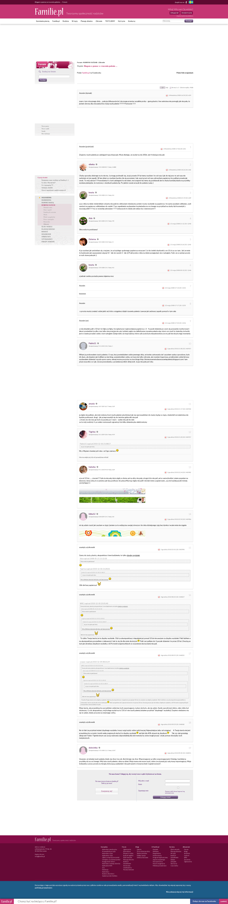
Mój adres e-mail (143, 781)
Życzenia (187, 859)
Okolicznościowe (142, 857)
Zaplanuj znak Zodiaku (109, 876)
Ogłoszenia (127, 849)
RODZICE (45, 231)
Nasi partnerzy (158, 861)
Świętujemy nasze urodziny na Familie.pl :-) (55, 180)
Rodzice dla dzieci (108, 874)
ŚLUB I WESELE (47, 226)
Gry (103, 867)
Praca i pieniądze (49, 219)
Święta (173, 859)
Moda (45, 214)
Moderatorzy (157, 855)
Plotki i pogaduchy (49, 217)
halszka (92, 467)
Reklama (156, 851)
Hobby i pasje (141, 855)
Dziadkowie (127, 863)
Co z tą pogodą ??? (47, 185)
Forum (79, 62)
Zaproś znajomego (159, 859)
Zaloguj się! (174, 13)
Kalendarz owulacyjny (109, 849)
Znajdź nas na (180, 2)
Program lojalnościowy (160, 857)
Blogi (185, 851)
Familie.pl (56, 21)
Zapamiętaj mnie (143, 791)
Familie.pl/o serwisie (50, 212)
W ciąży (75, 21)
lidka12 (92, 514)
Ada (91, 218)
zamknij (223, 901)
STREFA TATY (46, 236)
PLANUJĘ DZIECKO (48, 229)
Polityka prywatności (160, 865)
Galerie (186, 855)
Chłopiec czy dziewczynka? (111, 859)
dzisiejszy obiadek (47, 187)
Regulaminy (157, 853)
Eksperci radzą (128, 853)
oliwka (92, 164)
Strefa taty (126, 865)
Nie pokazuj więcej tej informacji (179, 892)
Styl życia (121, 21)
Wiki (185, 857)
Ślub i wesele (127, 857)
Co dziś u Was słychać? (49, 182)
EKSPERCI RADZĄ (48, 202)
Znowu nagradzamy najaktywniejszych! (54, 190)
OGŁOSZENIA (46, 197)
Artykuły (187, 853)
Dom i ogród (47, 210)
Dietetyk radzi (48, 207)
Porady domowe (128, 869)
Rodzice (66, 21)
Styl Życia (174, 863)
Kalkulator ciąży (107, 855)
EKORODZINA (46, 200)
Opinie (139, 849)
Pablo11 (93, 343)
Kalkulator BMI (107, 865)
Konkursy (131, 21)
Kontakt (155, 849)
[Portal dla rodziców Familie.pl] (49, 16)
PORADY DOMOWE (48, 241)
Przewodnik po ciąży (109, 851)
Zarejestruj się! (106, 791)
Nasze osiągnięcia (159, 863)
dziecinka (93, 747)
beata (91, 192)
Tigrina (92, 432)
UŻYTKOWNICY (47, 239)
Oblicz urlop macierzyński (110, 857)
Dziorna (92, 239)
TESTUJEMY (110, 21)
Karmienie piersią (42, 21)
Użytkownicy (127, 867)
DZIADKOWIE (46, 234)
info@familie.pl (40, 856)
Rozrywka (47, 222)
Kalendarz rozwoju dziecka (111, 863)
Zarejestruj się (186, 13)
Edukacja (105, 869)
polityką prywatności (43, 888)
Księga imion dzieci (108, 861)
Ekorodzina (127, 851)
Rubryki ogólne (128, 855)
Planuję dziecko (87, 21)
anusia (92, 403)
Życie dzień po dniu (143, 851)
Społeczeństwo (142, 853)
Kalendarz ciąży (107, 853)
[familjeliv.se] (191, 2)
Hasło (140, 784)
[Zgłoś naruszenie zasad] (166, 95)
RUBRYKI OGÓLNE (90, 62)
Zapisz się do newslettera (185, 16)
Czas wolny (174, 865)
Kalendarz (105, 872)
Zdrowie (99, 21)
